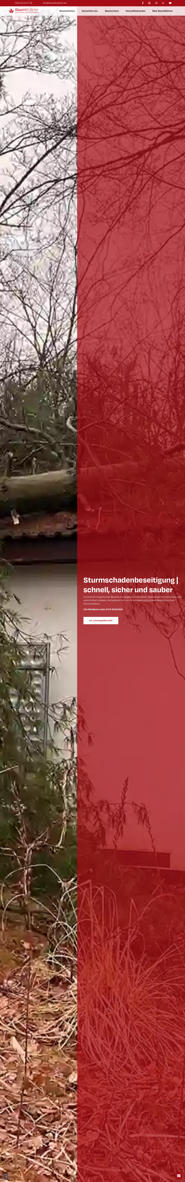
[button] (5, 1176)
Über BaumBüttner (162, 11)
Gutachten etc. (90, 11)
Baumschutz (112, 11)
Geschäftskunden (135, 11)
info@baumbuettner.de (55, 3)
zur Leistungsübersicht (101, 620)
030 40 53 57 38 (23, 3)
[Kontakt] (178, 1175)
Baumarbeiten (67, 11)
